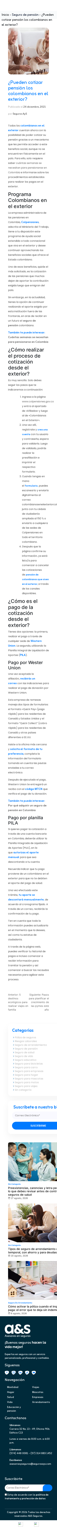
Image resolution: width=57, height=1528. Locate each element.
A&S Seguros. (35, 1516)
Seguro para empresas (29, 1071)
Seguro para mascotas (29, 1078)
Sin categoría (23, 1090)
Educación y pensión (14, 1409)
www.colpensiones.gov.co (38, 401)
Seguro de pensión (25, 15)
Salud (10, 1397)
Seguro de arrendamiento (31, 1045)
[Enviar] (47, 1487)
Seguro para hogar (26, 1075)
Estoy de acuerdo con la (26, 1497)
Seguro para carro (26, 1067)
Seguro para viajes (26, 1086)
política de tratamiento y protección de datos (26, 1497)
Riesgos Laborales (26, 1041)
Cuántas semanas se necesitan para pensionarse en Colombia (28, 339)
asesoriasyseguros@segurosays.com (30, 1464)
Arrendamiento (41, 1402)
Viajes (35, 1387)
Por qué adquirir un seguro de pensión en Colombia (27, 808)
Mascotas (37, 1392)
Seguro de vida (24, 1056)
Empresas (37, 1397)
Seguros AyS (20, 114)
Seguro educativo (25, 1060)
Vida (10, 1402)
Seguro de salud (24, 1052)
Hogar (10, 1392)
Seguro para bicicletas (29, 1063)
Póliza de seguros (25, 1037)
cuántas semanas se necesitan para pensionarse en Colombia (27, 167)
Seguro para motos (27, 1082)
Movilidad (12, 1387)
